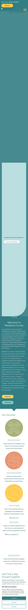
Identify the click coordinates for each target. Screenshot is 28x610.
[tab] (11, 317)
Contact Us (8, 402)
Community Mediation (12, 241)
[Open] (25, 10)
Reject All (14, 606)
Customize (14, 602)
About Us (7, 396)
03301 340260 (14, 2)
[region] (14, 597)
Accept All (14, 598)
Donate (7, 5)
